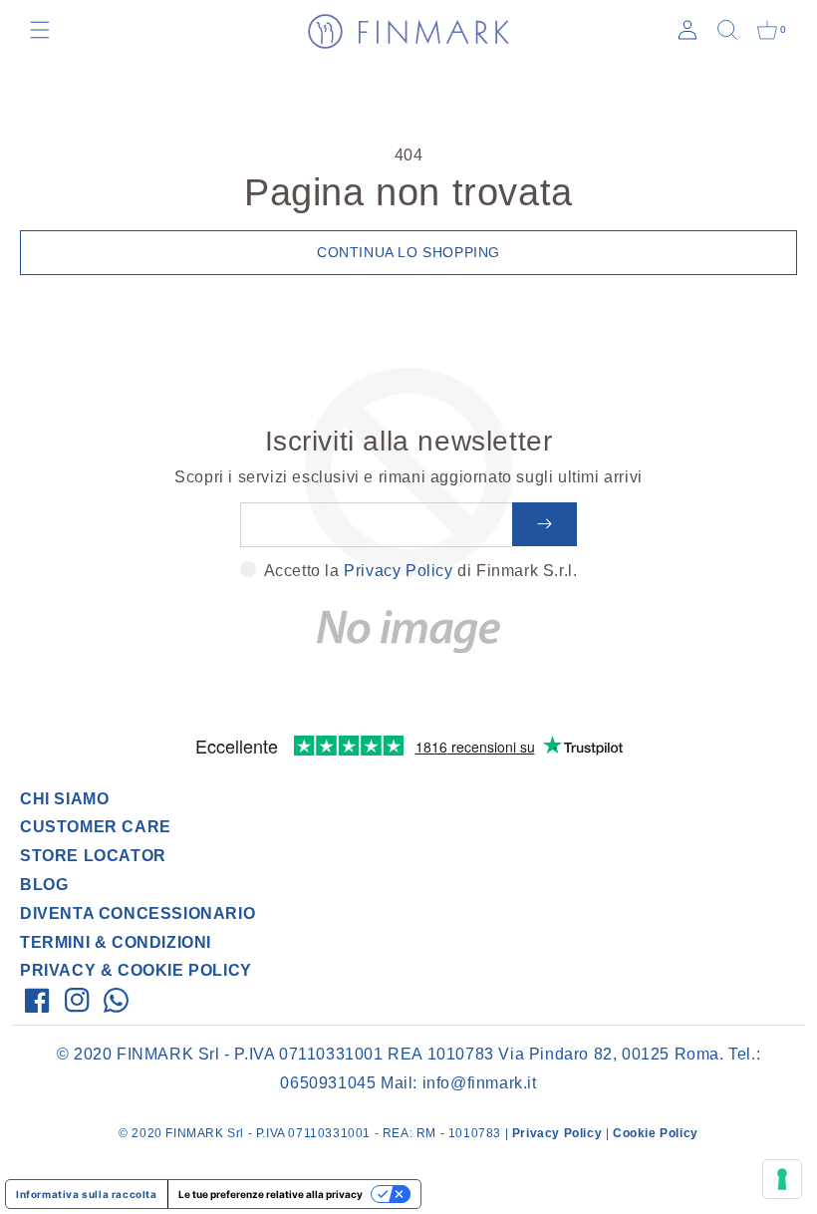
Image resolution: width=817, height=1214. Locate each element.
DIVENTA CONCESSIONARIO (137, 913)
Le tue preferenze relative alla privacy (270, 1194)
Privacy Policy (398, 570)
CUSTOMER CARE (95, 826)
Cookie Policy (655, 1133)
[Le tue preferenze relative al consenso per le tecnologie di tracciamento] (782, 1179)
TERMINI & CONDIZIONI (115, 942)
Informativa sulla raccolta (86, 1194)
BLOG (44, 884)
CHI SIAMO (64, 798)
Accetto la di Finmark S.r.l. (421, 570)
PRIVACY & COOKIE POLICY (136, 970)
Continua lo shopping (408, 252)
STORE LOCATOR (93, 855)
